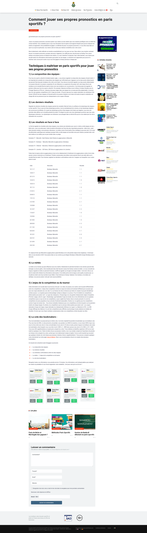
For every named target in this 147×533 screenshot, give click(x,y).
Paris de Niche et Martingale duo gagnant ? (38, 434)
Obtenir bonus (39, 401)
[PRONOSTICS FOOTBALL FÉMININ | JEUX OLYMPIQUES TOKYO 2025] (101, 90)
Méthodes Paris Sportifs (61, 433)
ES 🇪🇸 (82, 529)
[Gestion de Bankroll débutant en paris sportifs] (85, 422)
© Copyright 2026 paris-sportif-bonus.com (84, 527)
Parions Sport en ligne (54, 371)
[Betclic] (66, 373)
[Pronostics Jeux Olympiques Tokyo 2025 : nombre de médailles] (101, 100)
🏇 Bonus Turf (65, 10)
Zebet (36, 389)
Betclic (71, 370)
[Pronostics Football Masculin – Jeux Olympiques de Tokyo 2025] (101, 80)
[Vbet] (83, 373)
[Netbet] (66, 392)
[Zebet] (32, 392)
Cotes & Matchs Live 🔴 (100, 10)
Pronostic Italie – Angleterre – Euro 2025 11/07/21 (111, 116)
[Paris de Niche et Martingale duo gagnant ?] (39, 422)
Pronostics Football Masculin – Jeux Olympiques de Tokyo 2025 (112, 76)
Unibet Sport (38, 370)
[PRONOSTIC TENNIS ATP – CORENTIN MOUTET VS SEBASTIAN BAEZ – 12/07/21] (101, 110)
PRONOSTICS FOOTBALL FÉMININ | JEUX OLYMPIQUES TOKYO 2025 (112, 86)
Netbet (71, 389)
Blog (111, 10)
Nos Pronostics (88, 10)
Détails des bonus (76, 10)
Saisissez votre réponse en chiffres (40, 492)
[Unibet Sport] (32, 373)
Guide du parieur (33, 30)
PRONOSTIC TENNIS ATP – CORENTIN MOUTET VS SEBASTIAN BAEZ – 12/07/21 (112, 106)
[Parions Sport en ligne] (49, 373)
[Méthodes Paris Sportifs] (62, 422)
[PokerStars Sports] (49, 392)
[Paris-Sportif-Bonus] (73, 4)
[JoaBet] (83, 392)
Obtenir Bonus (39, 381)
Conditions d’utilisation (100, 527)
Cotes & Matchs (51, 337)
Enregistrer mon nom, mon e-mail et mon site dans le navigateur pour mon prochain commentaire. (58, 488)
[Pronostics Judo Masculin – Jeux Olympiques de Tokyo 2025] (101, 70)
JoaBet (89, 389)
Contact (109, 527)
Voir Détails (32, 381)
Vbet (88, 370)
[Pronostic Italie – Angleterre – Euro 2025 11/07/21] (101, 121)
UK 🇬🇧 (77, 529)
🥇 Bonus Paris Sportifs (41, 10)
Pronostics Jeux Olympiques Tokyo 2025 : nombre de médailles (111, 96)
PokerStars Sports (55, 390)
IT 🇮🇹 (114, 527)
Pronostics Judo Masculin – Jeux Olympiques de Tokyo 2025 (111, 66)
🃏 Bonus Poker (54, 10)
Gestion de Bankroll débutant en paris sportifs (84, 434)
